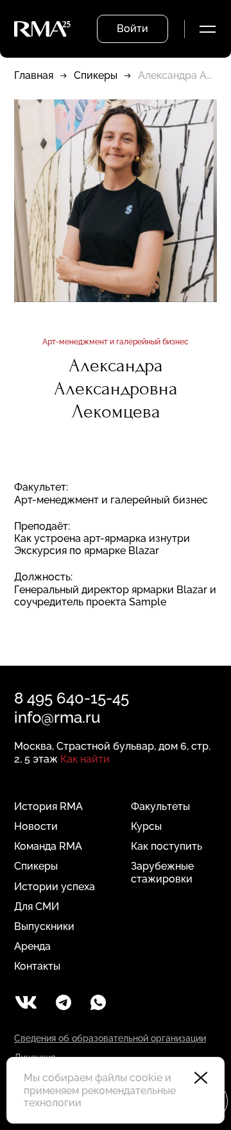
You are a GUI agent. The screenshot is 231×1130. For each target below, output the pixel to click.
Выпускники (44, 926)
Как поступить (166, 846)
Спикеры (95, 75)
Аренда (32, 946)
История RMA (48, 806)
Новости (36, 826)
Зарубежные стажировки (162, 872)
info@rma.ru (57, 717)
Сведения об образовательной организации (110, 1038)
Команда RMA (48, 846)
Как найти (85, 759)
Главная (33, 75)
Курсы (146, 826)
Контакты (37, 966)
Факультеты (160, 806)
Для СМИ (36, 906)
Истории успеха (54, 887)
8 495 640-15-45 (71, 698)
